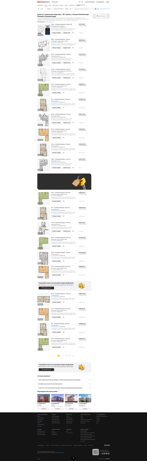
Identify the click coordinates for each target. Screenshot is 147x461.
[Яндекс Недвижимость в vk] (105, 445)
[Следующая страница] (73, 355)
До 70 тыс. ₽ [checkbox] (57, 183)
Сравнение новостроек (85, 421)
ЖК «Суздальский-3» (55, 102)
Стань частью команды (54, 445)
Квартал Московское (56, 419)
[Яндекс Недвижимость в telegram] (109, 445)
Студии (67, 416)
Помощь (85, 445)
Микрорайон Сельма (55, 421)
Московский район (55, 417)
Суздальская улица (54, 145)
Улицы (82, 416)
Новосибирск (39, 419)
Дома (97, 422)
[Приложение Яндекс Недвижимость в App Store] (103, 453)
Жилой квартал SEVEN (55, 57)
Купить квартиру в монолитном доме (88, 432)
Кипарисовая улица (41, 431)
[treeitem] (40, 5)
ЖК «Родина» (53, 87)
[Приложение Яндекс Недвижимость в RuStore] (108, 453)
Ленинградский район (56, 422)
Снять (67, 431)
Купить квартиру (84, 431)
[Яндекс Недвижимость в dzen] (107, 445)
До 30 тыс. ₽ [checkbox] (42, 183)
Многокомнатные (69, 419)
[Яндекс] (108, 458)
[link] (108, 2)
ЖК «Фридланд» (54, 42)
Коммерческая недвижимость (102, 416)
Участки (97, 421)
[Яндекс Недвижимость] (43, 2)
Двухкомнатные (69, 417)
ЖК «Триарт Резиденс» (55, 27)
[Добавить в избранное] (73, 32)
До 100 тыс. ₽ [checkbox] (65, 183)
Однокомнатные (69, 421)
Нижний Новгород (40, 424)
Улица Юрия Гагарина (41, 434)
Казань (38, 422)
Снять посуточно (69, 432)
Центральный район (55, 416)
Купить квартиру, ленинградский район (88, 439)
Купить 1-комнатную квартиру (86, 437)
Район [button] (98, 8)
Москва (38, 416)
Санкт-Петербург (40, 417)
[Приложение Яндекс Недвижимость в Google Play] (104, 453)
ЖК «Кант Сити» (54, 72)
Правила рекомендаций (77, 445)
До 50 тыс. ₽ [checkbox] (50, 183)
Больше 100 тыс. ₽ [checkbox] (44, 186)
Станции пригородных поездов (86, 419)
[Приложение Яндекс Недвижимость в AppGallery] (106, 453)
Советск (53, 431)
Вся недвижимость (40, 445)
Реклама (47, 445)
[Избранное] (80, 2)
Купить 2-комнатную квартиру (86, 434)
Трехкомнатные (69, 422)
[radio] (61, 356)
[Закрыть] (109, 8)
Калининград (53, 26)
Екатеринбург (40, 421)
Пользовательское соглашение (66, 445)
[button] (82, 2)
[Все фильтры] (38, 9)
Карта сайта (90, 445)
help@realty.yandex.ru (60, 452)
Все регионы (83, 422)
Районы (82, 417)
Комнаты (98, 419)
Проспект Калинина (41, 432)
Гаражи (97, 417)
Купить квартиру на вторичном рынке (88, 436)
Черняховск (54, 432)
